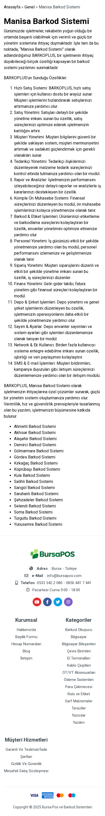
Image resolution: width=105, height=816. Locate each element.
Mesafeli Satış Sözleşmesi (26, 771)
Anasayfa (12, 7)
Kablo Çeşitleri (79, 665)
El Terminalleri (78, 658)
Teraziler (79, 708)
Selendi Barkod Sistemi (35, 506)
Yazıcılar (79, 715)
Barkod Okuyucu (78, 629)
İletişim (26, 658)
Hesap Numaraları (26, 644)
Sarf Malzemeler (79, 701)
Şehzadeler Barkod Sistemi (38, 499)
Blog (26, 651)
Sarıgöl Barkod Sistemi (34, 487)
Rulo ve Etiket (79, 694)
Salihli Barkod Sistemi (33, 481)
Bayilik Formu (26, 637)
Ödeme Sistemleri (79, 679)
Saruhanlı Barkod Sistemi (36, 493)
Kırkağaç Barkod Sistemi (36, 463)
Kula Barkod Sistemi (32, 475)
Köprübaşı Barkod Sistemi (37, 469)
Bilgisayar (79, 637)
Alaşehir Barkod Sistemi (35, 438)
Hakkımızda (26, 629)
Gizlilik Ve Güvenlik (26, 763)
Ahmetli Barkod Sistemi (35, 426)
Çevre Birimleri (79, 651)
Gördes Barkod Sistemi (34, 457)
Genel (29, 7)
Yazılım (79, 722)
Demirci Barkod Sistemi (35, 444)
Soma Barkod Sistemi (33, 512)
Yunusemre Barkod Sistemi (38, 524)
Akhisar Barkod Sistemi (35, 432)
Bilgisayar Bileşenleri (79, 644)
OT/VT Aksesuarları (78, 672)
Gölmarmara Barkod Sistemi (38, 451)
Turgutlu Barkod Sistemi (35, 518)
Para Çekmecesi (78, 687)
